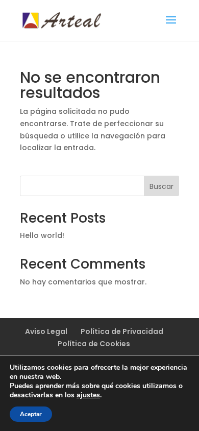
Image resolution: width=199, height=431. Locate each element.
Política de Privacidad (122, 331)
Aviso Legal (46, 331)
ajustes (88, 395)
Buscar (161, 186)
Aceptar (31, 414)
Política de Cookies (94, 344)
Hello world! (42, 235)
